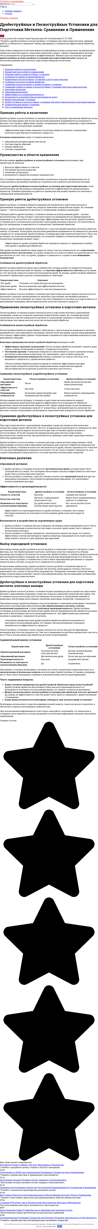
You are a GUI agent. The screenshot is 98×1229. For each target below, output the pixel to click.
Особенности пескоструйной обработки (25, 82)
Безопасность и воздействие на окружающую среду (31, 97)
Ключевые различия (15, 89)
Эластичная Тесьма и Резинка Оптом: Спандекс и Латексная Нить (33, 1180)
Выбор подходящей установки (20, 99)
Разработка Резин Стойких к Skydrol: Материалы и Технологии (32, 1165)
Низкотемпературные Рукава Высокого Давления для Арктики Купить (36, 1210)
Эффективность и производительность (24, 94)
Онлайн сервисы (13, 11)
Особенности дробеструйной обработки (25, 77)
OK (59, 1226)
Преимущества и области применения (24, 72)
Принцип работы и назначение (20, 69)
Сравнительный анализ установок (22, 104)
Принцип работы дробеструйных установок (27, 74)
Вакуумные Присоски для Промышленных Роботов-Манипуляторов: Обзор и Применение (45, 1195)
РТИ (2, 36)
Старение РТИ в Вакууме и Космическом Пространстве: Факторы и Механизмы (40, 1202)
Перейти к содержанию (12, 1)
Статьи (8, 13)
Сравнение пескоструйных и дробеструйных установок (33, 84)
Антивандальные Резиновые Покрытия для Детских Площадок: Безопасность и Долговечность (48, 1217)
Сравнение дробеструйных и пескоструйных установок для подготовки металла (46, 87)
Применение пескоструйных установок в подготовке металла (36, 79)
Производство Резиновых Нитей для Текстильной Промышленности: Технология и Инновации (48, 1187)
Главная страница (9, 18)
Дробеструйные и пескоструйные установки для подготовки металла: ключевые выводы (50, 102)
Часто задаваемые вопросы (19, 107)
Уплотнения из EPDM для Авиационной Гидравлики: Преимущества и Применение (42, 1172)
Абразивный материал (16, 92)
